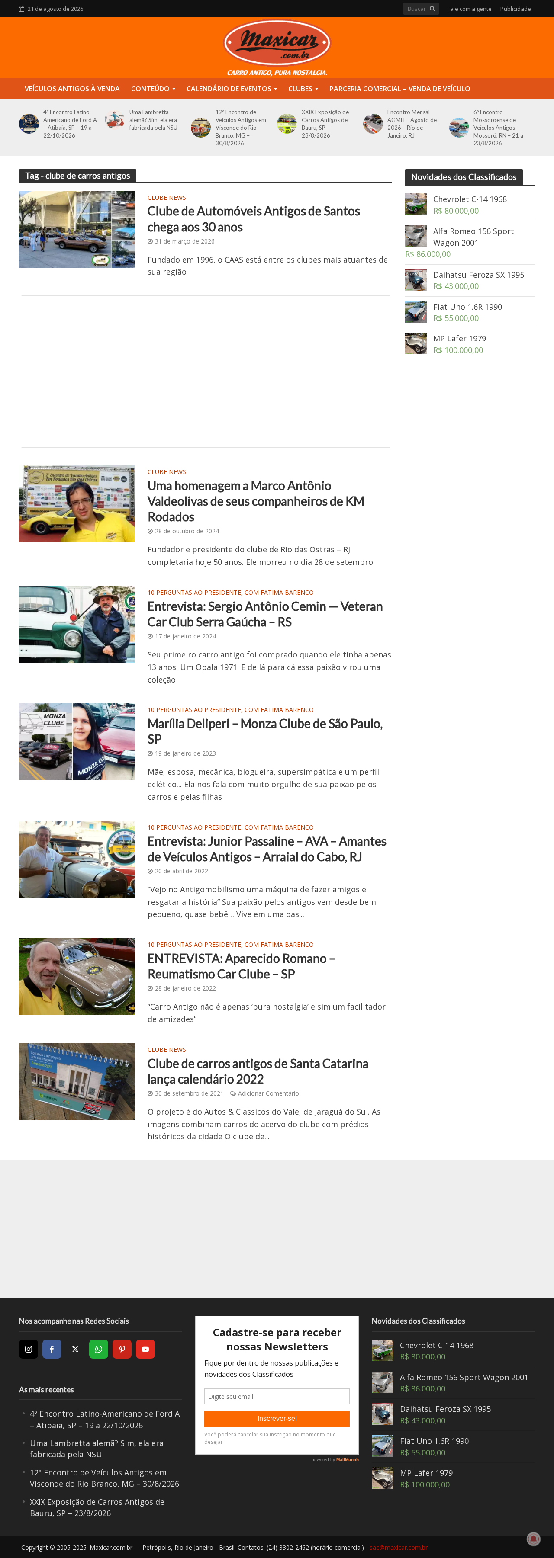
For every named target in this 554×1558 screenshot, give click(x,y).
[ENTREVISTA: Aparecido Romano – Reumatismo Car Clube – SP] (77, 975)
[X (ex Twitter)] (75, 1349)
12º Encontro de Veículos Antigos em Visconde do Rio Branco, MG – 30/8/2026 (241, 128)
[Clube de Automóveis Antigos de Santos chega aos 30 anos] (77, 228)
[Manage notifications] (534, 1539)
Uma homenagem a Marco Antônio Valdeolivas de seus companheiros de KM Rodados (256, 501)
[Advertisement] (205, 371)
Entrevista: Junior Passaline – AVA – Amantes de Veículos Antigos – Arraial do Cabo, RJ (267, 848)
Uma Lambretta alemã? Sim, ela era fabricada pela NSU (153, 120)
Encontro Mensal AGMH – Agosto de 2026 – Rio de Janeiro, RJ (412, 124)
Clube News (167, 198)
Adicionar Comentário (268, 1093)
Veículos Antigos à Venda (72, 88)
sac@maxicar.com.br (399, 1547)
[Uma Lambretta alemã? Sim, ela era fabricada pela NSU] (113, 120)
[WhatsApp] (98, 1349)
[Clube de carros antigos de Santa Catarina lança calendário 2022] (77, 1080)
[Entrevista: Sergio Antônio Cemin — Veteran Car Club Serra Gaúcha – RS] (77, 623)
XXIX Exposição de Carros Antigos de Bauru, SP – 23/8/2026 (325, 124)
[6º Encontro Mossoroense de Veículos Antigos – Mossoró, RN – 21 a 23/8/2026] (457, 128)
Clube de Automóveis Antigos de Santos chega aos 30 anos (254, 218)
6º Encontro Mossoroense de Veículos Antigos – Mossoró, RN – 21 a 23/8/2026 (498, 128)
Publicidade (515, 9)
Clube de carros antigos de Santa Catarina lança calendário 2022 (258, 1071)
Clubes (300, 88)
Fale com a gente (470, 9)
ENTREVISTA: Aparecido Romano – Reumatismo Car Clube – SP (241, 966)
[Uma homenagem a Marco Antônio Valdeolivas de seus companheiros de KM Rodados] (77, 502)
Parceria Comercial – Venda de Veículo (399, 88)
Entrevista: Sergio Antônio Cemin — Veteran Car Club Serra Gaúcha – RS (265, 614)
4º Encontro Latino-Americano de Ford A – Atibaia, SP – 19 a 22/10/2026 (70, 124)
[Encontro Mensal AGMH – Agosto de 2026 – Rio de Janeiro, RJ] (371, 124)
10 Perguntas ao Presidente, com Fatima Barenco (231, 593)
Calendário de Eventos (229, 88)
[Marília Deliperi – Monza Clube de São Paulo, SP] (77, 740)
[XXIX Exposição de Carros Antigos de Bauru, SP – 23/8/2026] (285, 124)
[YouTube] (145, 1349)
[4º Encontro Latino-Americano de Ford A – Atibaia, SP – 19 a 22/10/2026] (27, 124)
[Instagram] (28, 1349)
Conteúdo (150, 88)
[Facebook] (51, 1349)
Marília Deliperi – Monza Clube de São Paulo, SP (265, 731)
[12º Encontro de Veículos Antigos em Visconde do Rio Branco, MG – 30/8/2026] (199, 128)
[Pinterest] (122, 1349)
